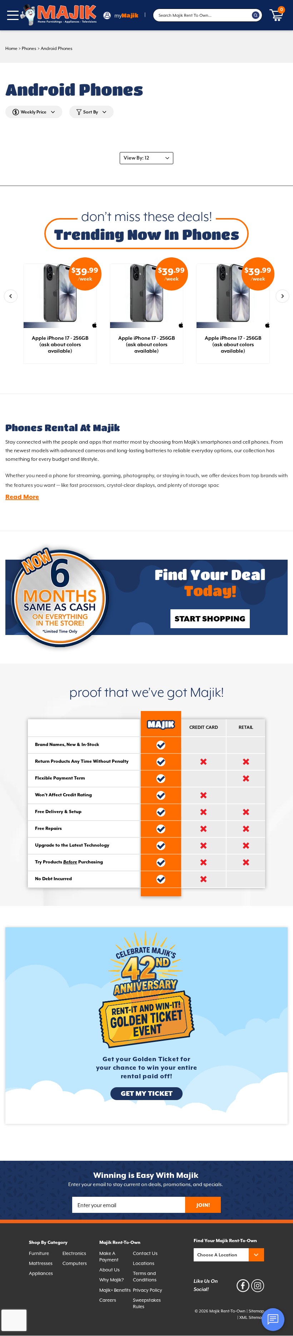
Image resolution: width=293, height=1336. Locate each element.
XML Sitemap (251, 1317)
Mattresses (41, 1263)
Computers (75, 1263)
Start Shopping (210, 619)
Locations (143, 1263)
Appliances (41, 1273)
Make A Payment (109, 1256)
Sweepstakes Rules (147, 1303)
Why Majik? (111, 1279)
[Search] (255, 15)
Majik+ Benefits (115, 1290)
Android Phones (57, 48)
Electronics (74, 1253)
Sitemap (256, 1311)
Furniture (39, 1253)
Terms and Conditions (145, 1276)
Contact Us (145, 1253)
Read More (22, 497)
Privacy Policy (147, 1290)
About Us (109, 1269)
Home (11, 48)
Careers (107, 1300)
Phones (29, 48)
